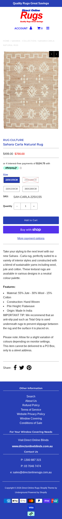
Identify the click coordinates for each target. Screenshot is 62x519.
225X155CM (12, 180)
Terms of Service (31, 409)
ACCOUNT (21, 28)
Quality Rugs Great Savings (31, 3)
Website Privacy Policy (31, 414)
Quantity (7, 206)
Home (6, 41)
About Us (31, 400)
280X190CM (30, 180)
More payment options (30, 238)
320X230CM (12, 189)
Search (31, 396)
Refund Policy (31, 405)
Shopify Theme (47, 488)
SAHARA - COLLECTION (24, 41)
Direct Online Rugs (31, 488)
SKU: (5, 196)
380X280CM (30, 189)
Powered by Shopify (37, 492)
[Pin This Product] (29, 368)
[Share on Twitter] (21, 368)
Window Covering (31, 418)
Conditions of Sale (31, 423)
